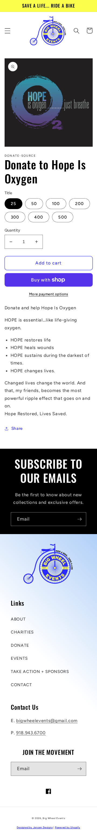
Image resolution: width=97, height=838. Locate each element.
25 (13, 203)
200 (79, 203)
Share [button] (17, 428)
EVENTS (19, 658)
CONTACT (21, 684)
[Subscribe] (79, 519)
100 (56, 203)
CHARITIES (22, 632)
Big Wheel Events (54, 818)
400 (38, 217)
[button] (7, 30)
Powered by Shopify (67, 827)
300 (15, 217)
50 (34, 203)
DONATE (20, 645)
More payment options (48, 294)
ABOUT (18, 619)
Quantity (12, 230)
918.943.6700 (31, 732)
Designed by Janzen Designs (35, 827)
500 (62, 217)
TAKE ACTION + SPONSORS (40, 671)
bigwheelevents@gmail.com (47, 720)
